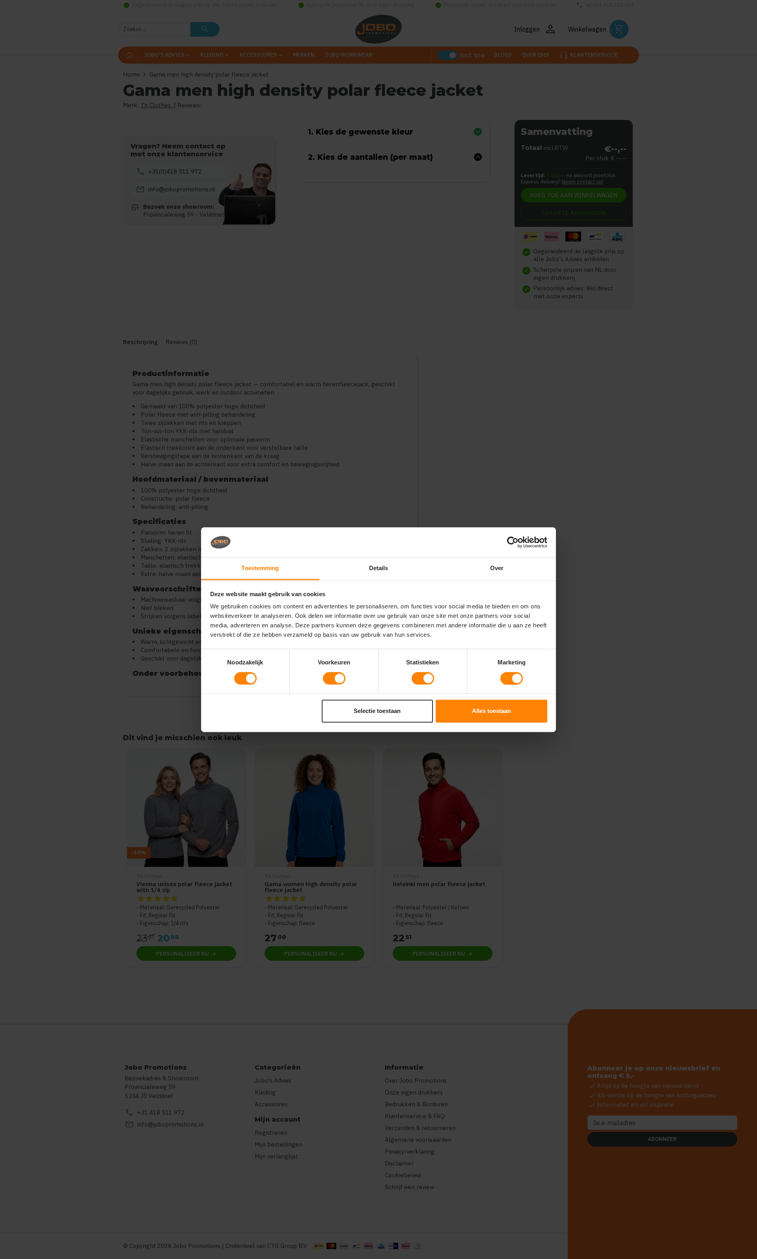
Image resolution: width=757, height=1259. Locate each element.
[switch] (334, 678)
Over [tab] (496, 568)
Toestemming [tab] (260, 568)
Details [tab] (378, 568)
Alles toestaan (491, 711)
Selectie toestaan (377, 711)
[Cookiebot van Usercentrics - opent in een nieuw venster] (512, 542)
